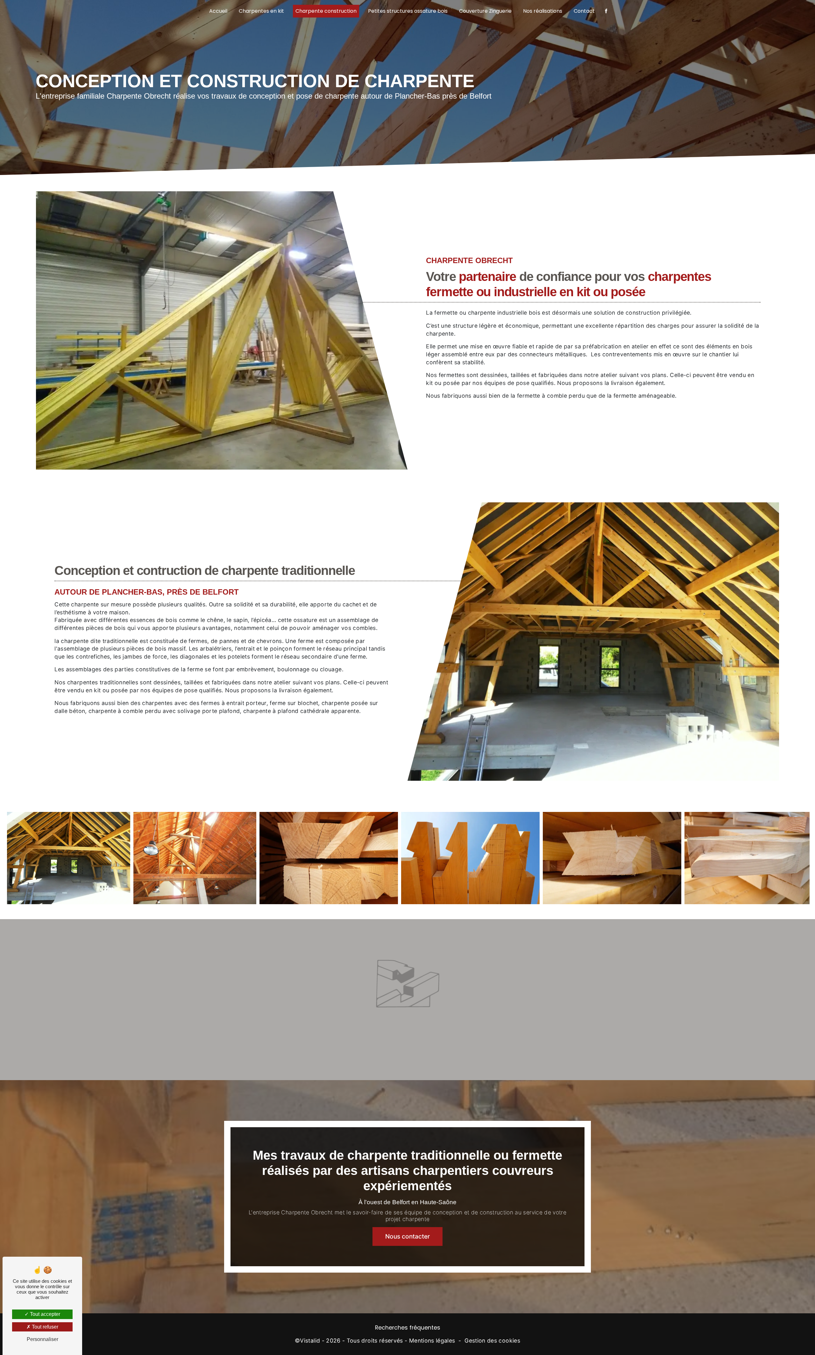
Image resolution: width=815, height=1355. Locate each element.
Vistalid (310, 1340)
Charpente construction (326, 11)
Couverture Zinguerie (485, 11)
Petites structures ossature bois (408, 11)
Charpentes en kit (261, 11)
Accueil (218, 11)
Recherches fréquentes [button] (407, 1327)
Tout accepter (44, 1314)
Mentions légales (432, 1340)
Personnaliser (42, 1339)
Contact (584, 11)
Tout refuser (44, 1327)
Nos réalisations (542, 11)
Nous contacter (407, 1236)
